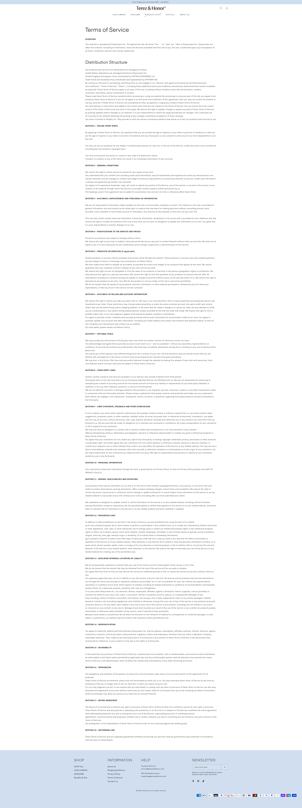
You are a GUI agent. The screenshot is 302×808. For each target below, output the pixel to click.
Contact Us (113, 781)
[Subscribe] (225, 767)
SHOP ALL (79, 766)
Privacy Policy (114, 774)
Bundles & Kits (80, 777)
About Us (112, 766)
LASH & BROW (80, 770)
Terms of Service (115, 777)
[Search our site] (221, 8)
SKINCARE (79, 774)
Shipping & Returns (116, 770)
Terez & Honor (147, 790)
